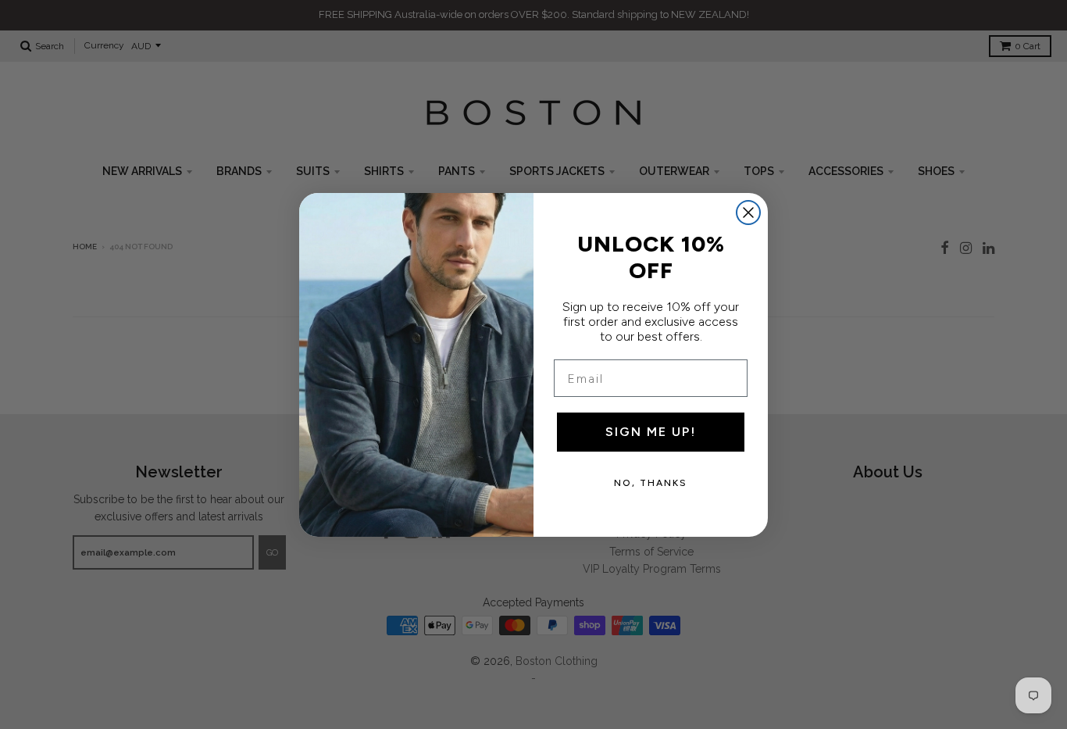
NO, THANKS (650, 482)
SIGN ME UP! (650, 431)
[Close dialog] (748, 212)
